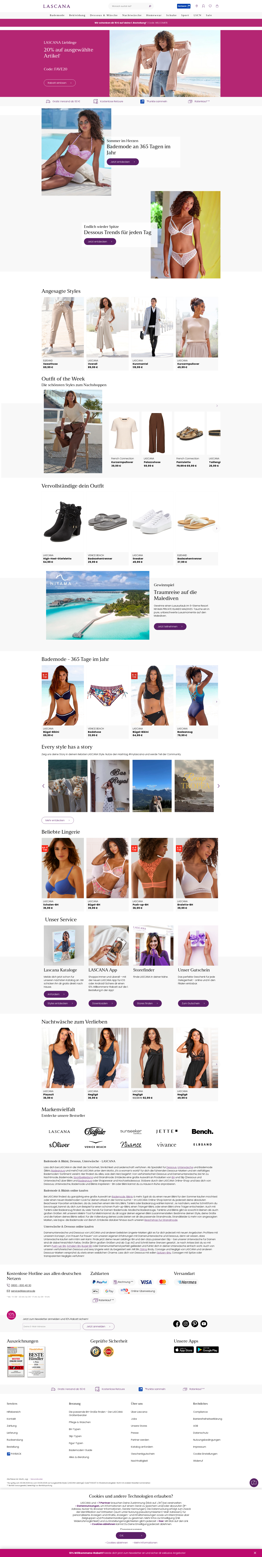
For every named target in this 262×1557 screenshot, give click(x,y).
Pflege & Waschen (80, 1422)
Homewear (154, 15)
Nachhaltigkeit (139, 1461)
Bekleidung (77, 15)
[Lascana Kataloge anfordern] (64, 945)
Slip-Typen (75, 1436)
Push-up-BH (59, 1246)
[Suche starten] (150, 6)
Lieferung (12, 1433)
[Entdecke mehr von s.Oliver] (59, 1144)
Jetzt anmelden (96, 1326)
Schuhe (171, 15)
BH (173, 1177)
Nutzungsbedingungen (206, 1440)
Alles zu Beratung (79, 1457)
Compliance (200, 1412)
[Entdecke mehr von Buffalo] (95, 1131)
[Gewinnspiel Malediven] (97, 605)
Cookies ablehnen (103, 1524)
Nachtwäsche (132, 15)
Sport (185, 15)
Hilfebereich (14, 1412)
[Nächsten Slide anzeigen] (217, 405)
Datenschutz (200, 1433)
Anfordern (53, 994)
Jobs (134, 1419)
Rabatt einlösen (57, 83)
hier (161, 1521)
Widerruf (198, 1461)
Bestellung (13, 1447)
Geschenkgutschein (143, 1454)
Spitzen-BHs (164, 1252)
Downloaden (100, 1003)
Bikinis (129, 1196)
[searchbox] (127, 6)
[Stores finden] (153, 945)
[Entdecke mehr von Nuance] (131, 1144)
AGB (195, 1426)
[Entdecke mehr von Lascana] (59, 1131)
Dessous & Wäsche (104, 15)
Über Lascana (139, 1412)
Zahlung (12, 1426)
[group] (67, 786)
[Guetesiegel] (108, 1351)
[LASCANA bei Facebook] (176, 1323)
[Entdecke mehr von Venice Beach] (95, 1144)
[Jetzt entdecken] (76, 152)
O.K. (122, 1535)
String (143, 1249)
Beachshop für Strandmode (161, 1220)
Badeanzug (58, 1170)
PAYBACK (16, 1454)
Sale (209, 15)
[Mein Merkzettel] (210, 6)
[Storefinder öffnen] (196, 6)
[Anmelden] (203, 6)
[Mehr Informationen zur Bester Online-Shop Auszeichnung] (16, 1362)
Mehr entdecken (55, 820)
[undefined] (216, 334)
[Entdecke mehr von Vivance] (166, 1144)
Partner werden (140, 1440)
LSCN (198, 15)
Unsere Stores (139, 1426)
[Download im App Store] (184, 1349)
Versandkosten (36, 1479)
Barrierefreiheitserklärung (207, 1419)
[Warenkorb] (217, 6)
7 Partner (104, 1502)
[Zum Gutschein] (198, 945)
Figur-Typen (76, 1443)
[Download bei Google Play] (207, 1349)
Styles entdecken (58, 1003)
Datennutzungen (88, 1505)
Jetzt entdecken (120, 161)
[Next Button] (218, 786)
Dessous (171, 1167)
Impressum (199, 1447)
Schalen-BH (74, 1246)
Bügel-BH (87, 1246)
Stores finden (145, 1003)
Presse (135, 1433)
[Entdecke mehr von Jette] (166, 1131)
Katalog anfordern (142, 1447)
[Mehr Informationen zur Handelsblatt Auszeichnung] (36, 1362)
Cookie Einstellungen (205, 1454)
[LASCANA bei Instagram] (185, 1323)
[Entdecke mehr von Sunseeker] (131, 1131)
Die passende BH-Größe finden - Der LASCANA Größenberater (96, 1413)
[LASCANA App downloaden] (109, 945)
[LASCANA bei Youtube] (203, 1323)
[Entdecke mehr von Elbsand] (202, 1144)
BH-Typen (75, 1429)
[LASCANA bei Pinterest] (194, 1323)
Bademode (57, 15)
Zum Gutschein (191, 1003)
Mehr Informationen (145, 1542)
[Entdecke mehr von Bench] (202, 1131)
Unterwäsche (185, 1167)
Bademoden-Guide (80, 1450)
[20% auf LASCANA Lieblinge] (164, 63)
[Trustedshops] (95, 1351)
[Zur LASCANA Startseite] (57, 6)
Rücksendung (15, 1440)
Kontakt (11, 1419)
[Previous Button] (43, 786)
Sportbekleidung (83, 1177)
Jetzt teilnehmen (167, 626)
